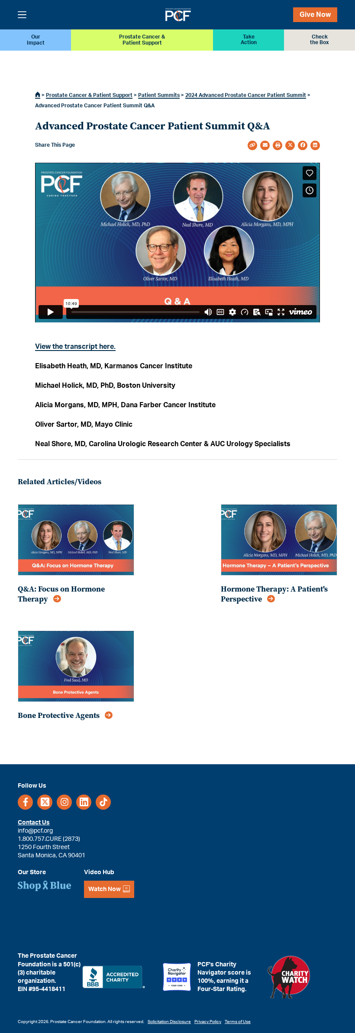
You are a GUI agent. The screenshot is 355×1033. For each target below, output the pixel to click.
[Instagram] (64, 802)
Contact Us (34, 822)
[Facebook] (25, 802)
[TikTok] (103, 802)
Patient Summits (159, 95)
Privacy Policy (207, 1022)
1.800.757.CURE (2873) (49, 839)
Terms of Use (238, 1022)
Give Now (315, 14)
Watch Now (104, 889)
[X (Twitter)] (44, 802)
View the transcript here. (75, 346)
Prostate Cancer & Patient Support (89, 95)
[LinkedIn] (83, 802)
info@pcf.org (35, 830)
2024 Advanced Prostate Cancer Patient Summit (245, 95)
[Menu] (22, 14)
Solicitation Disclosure (169, 1022)
